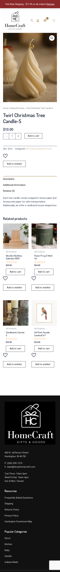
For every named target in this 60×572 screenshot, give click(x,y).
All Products (31, 149)
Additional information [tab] (14, 185)
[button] (32, 20)
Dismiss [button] (50, 4)
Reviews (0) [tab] (9, 190)
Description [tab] (8, 179)
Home (5, 108)
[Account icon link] (37, 20)
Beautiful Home (17, 108)
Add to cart (33, 136)
